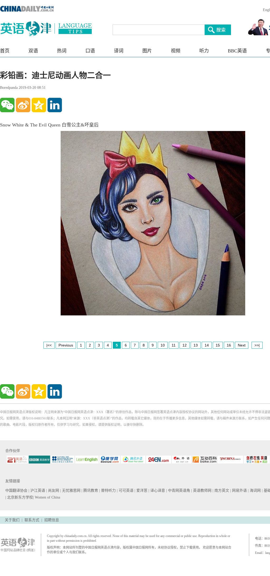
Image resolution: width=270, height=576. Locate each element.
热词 (61, 50)
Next (241, 345)
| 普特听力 (108, 490)
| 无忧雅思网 (70, 490)
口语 (90, 50)
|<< (49, 345)
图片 (147, 50)
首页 (4, 50)
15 (218, 345)
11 (174, 345)
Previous (66, 345)
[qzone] (39, 105)
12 (184, 345)
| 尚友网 (53, 490)
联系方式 (32, 520)
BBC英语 (237, 50)
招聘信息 (51, 520)
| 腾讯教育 (90, 490)
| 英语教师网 (202, 490)
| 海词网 (255, 490)
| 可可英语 (125, 490)
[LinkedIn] (54, 105)
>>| (257, 345)
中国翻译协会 (16, 490)
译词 (118, 50)
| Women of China (46, 497)
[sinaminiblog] (23, 105)
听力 (204, 50)
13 (196, 345)
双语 (33, 50)
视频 (175, 50)
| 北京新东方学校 (19, 497)
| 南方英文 (221, 490)
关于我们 (12, 520)
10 (163, 345)
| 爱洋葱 (141, 490)
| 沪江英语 (37, 490)
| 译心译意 (157, 490)
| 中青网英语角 (178, 490)
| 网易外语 (239, 490)
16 (229, 345)
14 (207, 345)
